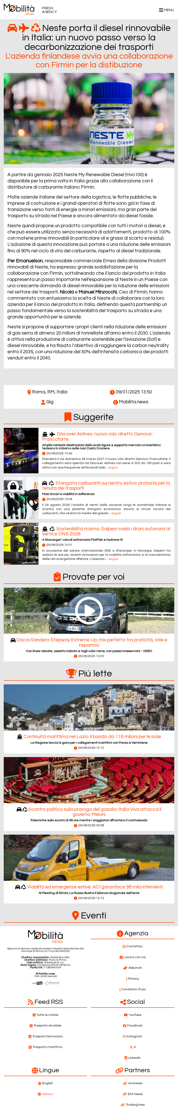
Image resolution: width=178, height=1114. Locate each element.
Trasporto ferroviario (47, 1036)
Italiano (47, 1094)
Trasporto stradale (47, 1025)
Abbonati (135, 967)
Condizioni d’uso (133, 989)
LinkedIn (134, 1058)
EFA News (135, 1094)
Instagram (134, 1036)
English (47, 1083)
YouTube (135, 1015)
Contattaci (135, 946)
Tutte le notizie (47, 1015)
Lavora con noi (135, 957)
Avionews (135, 1083)
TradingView (135, 1104)
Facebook (134, 1025)
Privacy (133, 978)
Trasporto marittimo (47, 1047)
